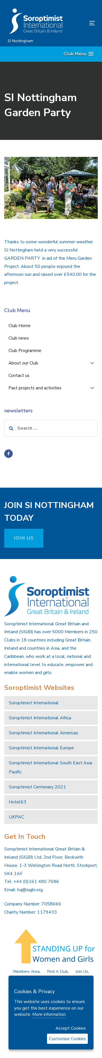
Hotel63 (17, 802)
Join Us (82, 971)
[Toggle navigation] (80, 23)
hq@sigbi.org (30, 890)
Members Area (26, 971)
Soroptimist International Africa (40, 718)
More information (49, 1014)
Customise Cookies (67, 1039)
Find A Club (57, 971)
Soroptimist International (34, 703)
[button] (78, 54)
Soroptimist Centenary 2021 (37, 787)
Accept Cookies (71, 1028)
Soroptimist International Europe (41, 748)
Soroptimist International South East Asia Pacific (50, 767)
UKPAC (16, 817)
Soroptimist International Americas (43, 733)
